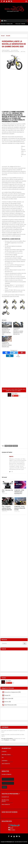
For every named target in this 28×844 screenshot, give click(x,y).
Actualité (8, 35)
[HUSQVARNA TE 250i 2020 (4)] (22, 307)
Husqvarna (15, 445)
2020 (6, 445)
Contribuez (4, 760)
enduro (10, 445)
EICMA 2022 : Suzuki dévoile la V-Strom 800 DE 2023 (19, 508)
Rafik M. (11, 456)
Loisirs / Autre (7, 698)
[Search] (25, 643)
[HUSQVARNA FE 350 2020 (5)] (14, 301)
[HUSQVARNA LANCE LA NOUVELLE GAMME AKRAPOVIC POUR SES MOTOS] (18, 324)
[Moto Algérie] (14, 8)
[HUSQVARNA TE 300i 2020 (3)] (5, 312)
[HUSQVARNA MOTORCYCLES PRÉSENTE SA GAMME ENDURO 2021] (7, 324)
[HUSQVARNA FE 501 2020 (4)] (5, 307)
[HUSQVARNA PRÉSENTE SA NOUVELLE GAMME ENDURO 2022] (7, 339)
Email (14, 740)
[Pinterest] (22, 352)
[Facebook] (6, 352)
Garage (6, 695)
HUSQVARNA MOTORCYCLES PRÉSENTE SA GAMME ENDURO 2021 (6, 331)
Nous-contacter (6, 804)
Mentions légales (6, 754)
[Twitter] (14, 352)
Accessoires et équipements (11, 692)
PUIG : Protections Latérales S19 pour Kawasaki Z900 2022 (7, 508)
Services (6, 701)
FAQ (3, 757)
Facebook (6, 740)
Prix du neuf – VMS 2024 (9, 23)
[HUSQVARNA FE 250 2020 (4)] (5, 301)
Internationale (11, 51)
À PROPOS (4, 751)
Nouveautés (16, 51)
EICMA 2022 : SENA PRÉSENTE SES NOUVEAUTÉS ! (19, 491)
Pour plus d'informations (7, 738)
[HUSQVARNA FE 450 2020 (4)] (22, 301)
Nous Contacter (6, 763)
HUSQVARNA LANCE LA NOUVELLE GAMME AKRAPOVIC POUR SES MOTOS (18, 331)
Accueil (2, 35)
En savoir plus (5, 797)
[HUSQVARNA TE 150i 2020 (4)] (14, 307)
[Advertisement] (14, 14)
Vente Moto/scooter (9, 704)
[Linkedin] (9, 355)
